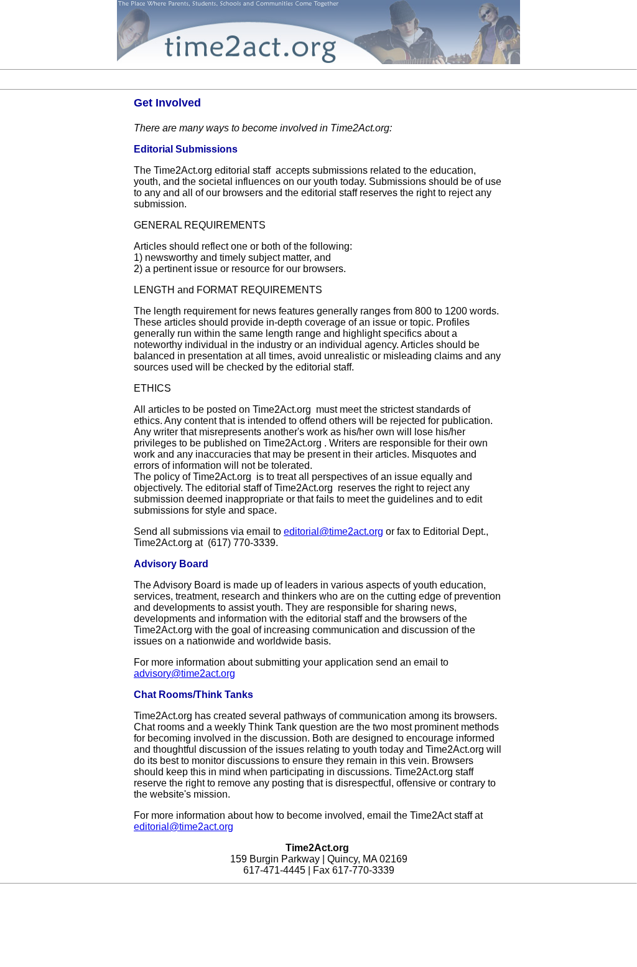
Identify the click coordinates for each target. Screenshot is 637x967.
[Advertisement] (318, 79)
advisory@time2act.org (184, 673)
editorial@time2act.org (333, 531)
